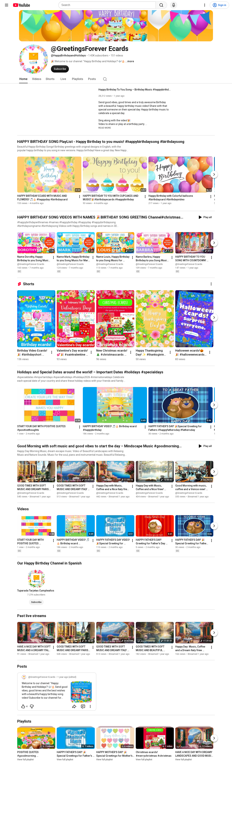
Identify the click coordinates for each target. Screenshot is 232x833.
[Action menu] (90, 706)
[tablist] (116, 79)
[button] (104, 127)
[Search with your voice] (173, 5)
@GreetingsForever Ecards (30, 264)
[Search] (161, 5)
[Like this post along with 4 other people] (23, 706)
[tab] (23, 79)
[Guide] (6, 5)
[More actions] (79, 196)
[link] (57, 692)
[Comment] (83, 706)
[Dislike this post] (32, 706)
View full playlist (25, 759)
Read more (104, 128)
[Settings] (204, 5)
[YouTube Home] (21, 5)
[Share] (74, 706)
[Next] (214, 174)
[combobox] (108, 5)
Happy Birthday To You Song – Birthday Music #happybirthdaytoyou (134, 89)
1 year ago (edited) (66, 677)
